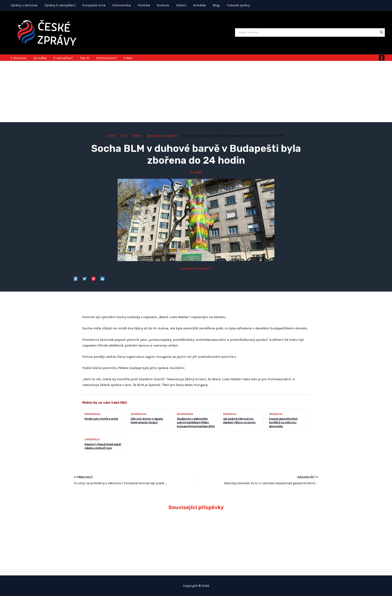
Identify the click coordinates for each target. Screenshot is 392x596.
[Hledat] (381, 32)
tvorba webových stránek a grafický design (196, 572)
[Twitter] (84, 278)
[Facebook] (382, 58)
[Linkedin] (102, 278)
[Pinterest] (93, 278)
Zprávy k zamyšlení (196, 268)
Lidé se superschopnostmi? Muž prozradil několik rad (281, 528)
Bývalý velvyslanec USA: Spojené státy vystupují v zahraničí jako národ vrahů (166, 528)
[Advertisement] (196, 91)
